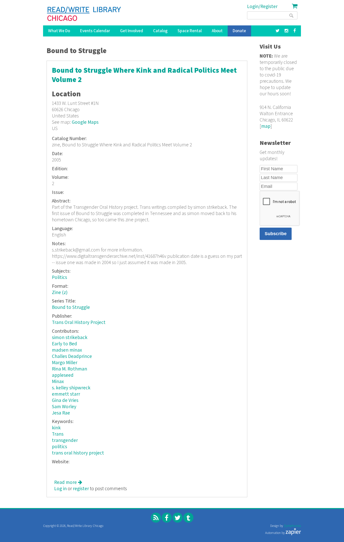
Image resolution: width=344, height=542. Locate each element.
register (81, 489)
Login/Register (262, 7)
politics (59, 447)
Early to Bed (64, 344)
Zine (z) (59, 292)
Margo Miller (64, 363)
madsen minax (67, 350)
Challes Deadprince (72, 356)
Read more (68, 482)
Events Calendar (95, 31)
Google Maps (85, 122)
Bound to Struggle (71, 307)
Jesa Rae (61, 413)
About (217, 31)
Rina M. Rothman (69, 369)
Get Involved (131, 31)
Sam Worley (64, 407)
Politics (59, 277)
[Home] (84, 14)
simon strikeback (69, 338)
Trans (57, 434)
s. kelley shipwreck (71, 388)
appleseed (63, 375)
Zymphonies (292, 526)
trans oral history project (78, 453)
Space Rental (190, 31)
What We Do (59, 31)
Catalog (160, 31)
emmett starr (66, 394)
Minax (58, 382)
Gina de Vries (65, 400)
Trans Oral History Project (79, 322)
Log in (60, 489)
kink (56, 428)
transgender (65, 440)
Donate (239, 31)
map (265, 126)
